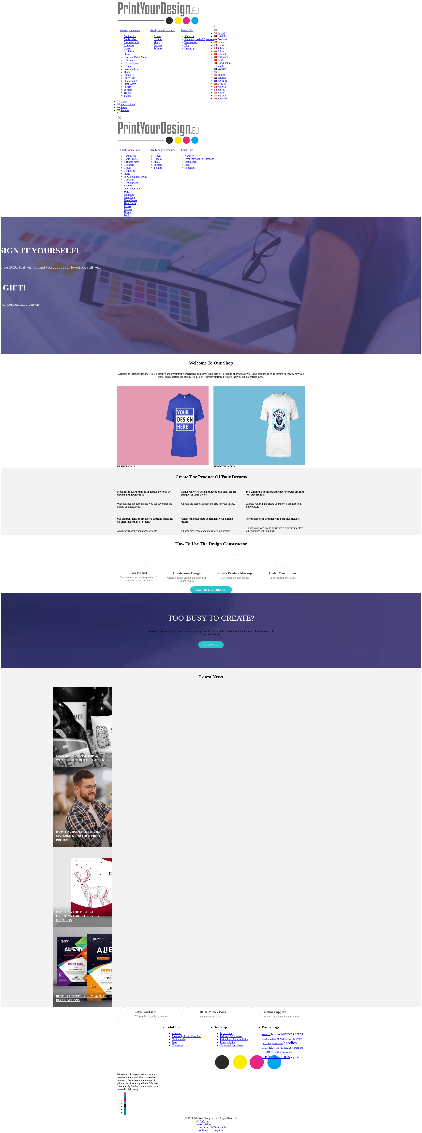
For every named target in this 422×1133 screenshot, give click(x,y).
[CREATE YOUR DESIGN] (163, 425)
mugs (288, 1047)
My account (226, 1033)
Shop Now (132, 279)
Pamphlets (129, 75)
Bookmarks (130, 36)
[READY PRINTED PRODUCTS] (259, 425)
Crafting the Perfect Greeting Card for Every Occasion (142, 916)
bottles (275, 1034)
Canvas (127, 48)
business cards (292, 1034)
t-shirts (283, 1056)
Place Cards (130, 83)
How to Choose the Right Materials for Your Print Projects (142, 836)
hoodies (290, 1043)
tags (292, 1057)
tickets (299, 1057)
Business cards (131, 42)
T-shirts (127, 95)
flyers (299, 1038)
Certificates (129, 51)
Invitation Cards (132, 69)
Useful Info (187, 30)
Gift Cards (129, 60)
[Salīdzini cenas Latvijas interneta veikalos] (203, 1123)
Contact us (190, 48)
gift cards (266, 1043)
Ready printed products (162, 30)
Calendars (129, 45)
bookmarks (266, 1034)
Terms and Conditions (231, 1045)
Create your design (130, 30)
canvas (275, 1038)
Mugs (127, 72)
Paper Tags (129, 77)
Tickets (127, 92)
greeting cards (277, 1044)
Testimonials (190, 42)
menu (280, 1047)
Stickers (128, 89)
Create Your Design (211, 589)
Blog (187, 45)
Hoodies (128, 66)
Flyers (127, 54)
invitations (269, 1047)
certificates (287, 1038)
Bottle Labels (130, 39)
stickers (269, 1056)
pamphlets (297, 1047)
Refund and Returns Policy (234, 1039)
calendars (265, 1039)
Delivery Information (231, 1036)
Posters (127, 86)
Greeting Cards (131, 63)
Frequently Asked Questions (199, 39)
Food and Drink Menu (135, 57)
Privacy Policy (227, 1042)
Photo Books (130, 80)
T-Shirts (158, 48)
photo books (270, 1052)
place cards (286, 1051)
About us (189, 36)
